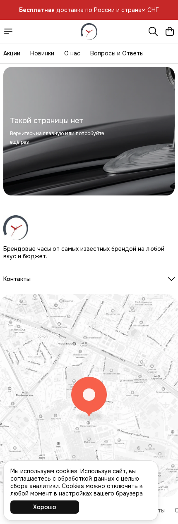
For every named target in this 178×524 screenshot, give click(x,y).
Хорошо (44, 507)
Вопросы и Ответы (117, 53)
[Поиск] (153, 31)
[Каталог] (8, 31)
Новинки (42, 53)
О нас (72, 53)
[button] (89, 279)
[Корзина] (170, 31)
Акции (11, 53)
